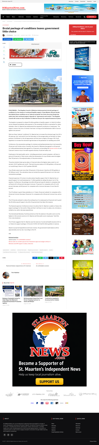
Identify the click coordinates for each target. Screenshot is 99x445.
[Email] (4, 58)
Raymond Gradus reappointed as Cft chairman (18, 265)
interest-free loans (21, 250)
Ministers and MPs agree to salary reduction (21, 243)
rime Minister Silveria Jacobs (10, 252)
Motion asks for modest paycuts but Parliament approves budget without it (30, 241)
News (13, 16)
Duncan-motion (53, 148)
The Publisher (10, 35)
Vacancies (89, 1)
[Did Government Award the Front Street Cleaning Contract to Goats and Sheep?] (33, 291)
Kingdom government (33, 250)
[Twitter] (4, 54)
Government (6, 25)
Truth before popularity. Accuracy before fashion (52, 299)
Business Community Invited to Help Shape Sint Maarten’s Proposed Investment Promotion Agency (12, 301)
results (51, 250)
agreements (6, 250)
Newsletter (82, 1)
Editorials (21, 16)
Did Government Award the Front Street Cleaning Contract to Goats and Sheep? (33, 300)
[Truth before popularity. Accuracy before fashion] (54, 291)
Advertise (71, 1)
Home (8, 16)
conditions (13, 250)
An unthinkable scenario (23, 239)
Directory (63, 16)
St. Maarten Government (24, 252)
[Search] (84, 16)
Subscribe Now (91, 17)
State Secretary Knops (37, 252)
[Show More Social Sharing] (35, 39)
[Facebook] (4, 47)
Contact (76, 1)
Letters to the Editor (44, 16)
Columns (28, 16)
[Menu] (3, 17)
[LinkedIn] (4, 61)
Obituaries (56, 16)
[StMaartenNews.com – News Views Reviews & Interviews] (14, 8)
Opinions (35, 16)
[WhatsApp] (4, 50)
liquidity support (43, 250)
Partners (71, 16)
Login (94, 1)
